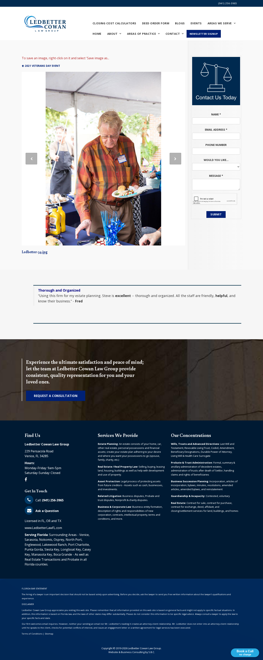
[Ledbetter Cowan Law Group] (45, 23)
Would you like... (216, 160)
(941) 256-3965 (227, 3)
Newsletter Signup (204, 33)
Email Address (216, 129)
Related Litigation (109, 496)
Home (97, 33)
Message (216, 176)
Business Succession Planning (189, 481)
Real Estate (178, 503)
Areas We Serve (220, 23)
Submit (216, 214)
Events (196, 23)
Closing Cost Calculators (114, 23)
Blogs (180, 23)
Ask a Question (47, 511)
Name (216, 114)
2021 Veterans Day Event (42, 66)
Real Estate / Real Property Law (117, 466)
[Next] (175, 158)
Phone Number (216, 145)
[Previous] (31, 158)
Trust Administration (198, 462)
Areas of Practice (141, 33)
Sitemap (49, 633)
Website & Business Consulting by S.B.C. (131, 652)
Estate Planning (108, 444)
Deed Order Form (155, 23)
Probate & (178, 462)
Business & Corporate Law (114, 507)
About (112, 33)
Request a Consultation (55, 396)
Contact (173, 33)
